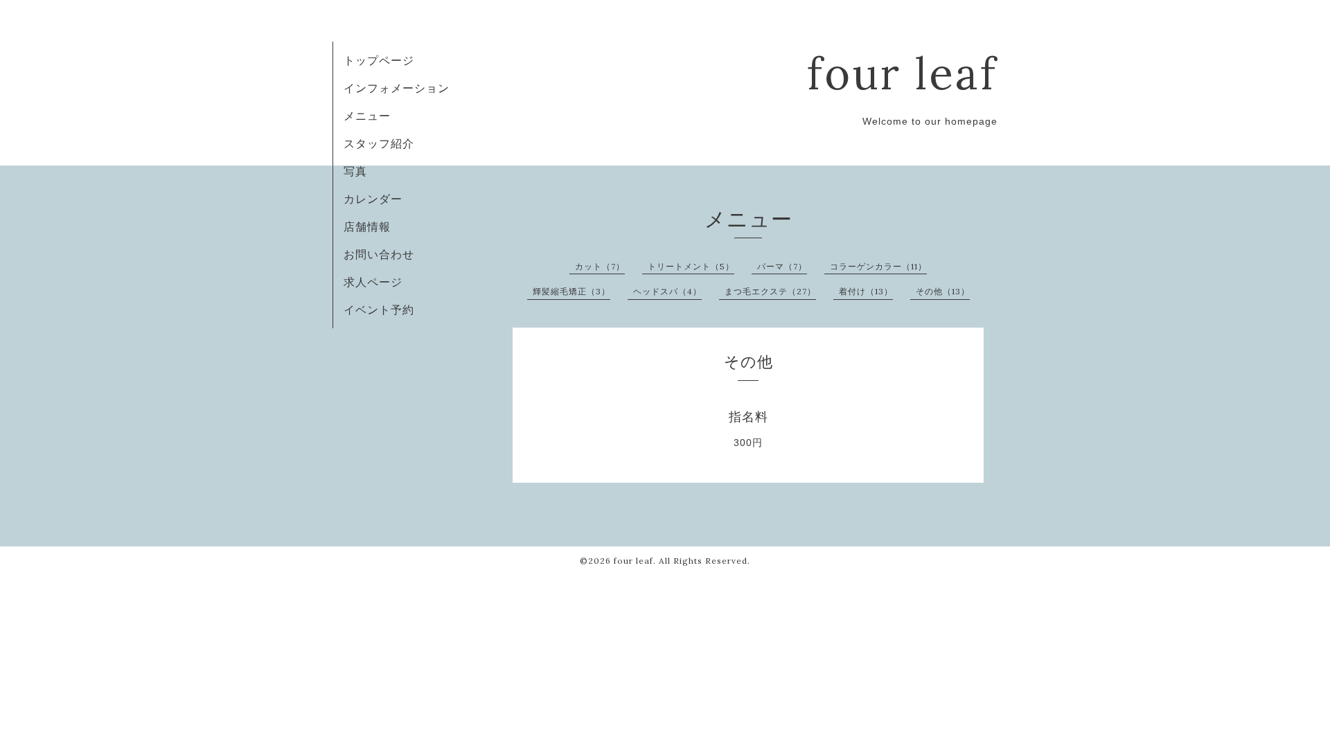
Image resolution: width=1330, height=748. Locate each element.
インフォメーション (397, 88)
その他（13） (943, 291)
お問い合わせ (379, 254)
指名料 (748, 417)
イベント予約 (379, 310)
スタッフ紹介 (379, 143)
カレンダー (373, 199)
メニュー (367, 116)
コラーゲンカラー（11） (878, 266)
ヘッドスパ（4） (667, 291)
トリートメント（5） (691, 266)
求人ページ (373, 282)
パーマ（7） (782, 266)
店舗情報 (367, 226)
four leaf (902, 73)
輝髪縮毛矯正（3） (571, 291)
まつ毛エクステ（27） (770, 291)
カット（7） (600, 266)
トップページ (379, 60)
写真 (355, 171)
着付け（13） (866, 291)
